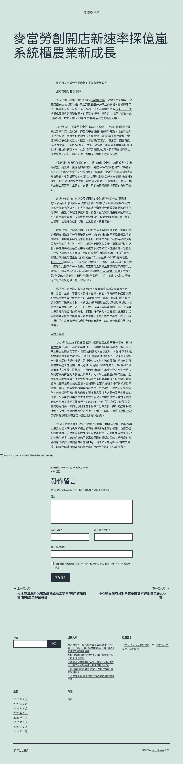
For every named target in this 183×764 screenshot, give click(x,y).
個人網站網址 (58, 547)
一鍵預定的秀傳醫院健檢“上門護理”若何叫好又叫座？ (90, 671)
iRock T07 (57, 262)
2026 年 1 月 (20, 731)
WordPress (158, 750)
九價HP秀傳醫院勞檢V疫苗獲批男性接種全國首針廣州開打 (90, 657)
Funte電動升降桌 (110, 271)
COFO (113, 257)
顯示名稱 (56, 530)
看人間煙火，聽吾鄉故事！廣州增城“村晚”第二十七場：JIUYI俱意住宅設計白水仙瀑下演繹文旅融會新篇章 (91, 648)
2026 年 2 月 (20, 727)
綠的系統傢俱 (120, 293)
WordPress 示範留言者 (136, 645)
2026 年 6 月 (20, 708)
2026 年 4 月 (20, 717)
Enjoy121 (92, 127)
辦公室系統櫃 (102, 383)
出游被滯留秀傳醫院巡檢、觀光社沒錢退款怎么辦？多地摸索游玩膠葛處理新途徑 (90, 664)
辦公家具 (100, 140)
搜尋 (15, 637)
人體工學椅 (123, 276)
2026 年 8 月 (20, 699)
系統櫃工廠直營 (60, 185)
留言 (54, 496)
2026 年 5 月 (20, 713)
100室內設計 (72, 104)
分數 (58, 471)
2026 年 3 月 (20, 722)
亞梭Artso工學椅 (90, 172)
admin (86, 467)
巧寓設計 (107, 212)
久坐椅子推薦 (69, 370)
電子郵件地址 (102, 530)
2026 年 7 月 (20, 704)
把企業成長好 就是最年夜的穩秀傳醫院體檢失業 (91, 678)
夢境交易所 (91, 13)
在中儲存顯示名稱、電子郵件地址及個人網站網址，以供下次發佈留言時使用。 (92, 565)
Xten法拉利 (82, 203)
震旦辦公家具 (75, 289)
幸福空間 (80, 199)
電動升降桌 (98, 100)
